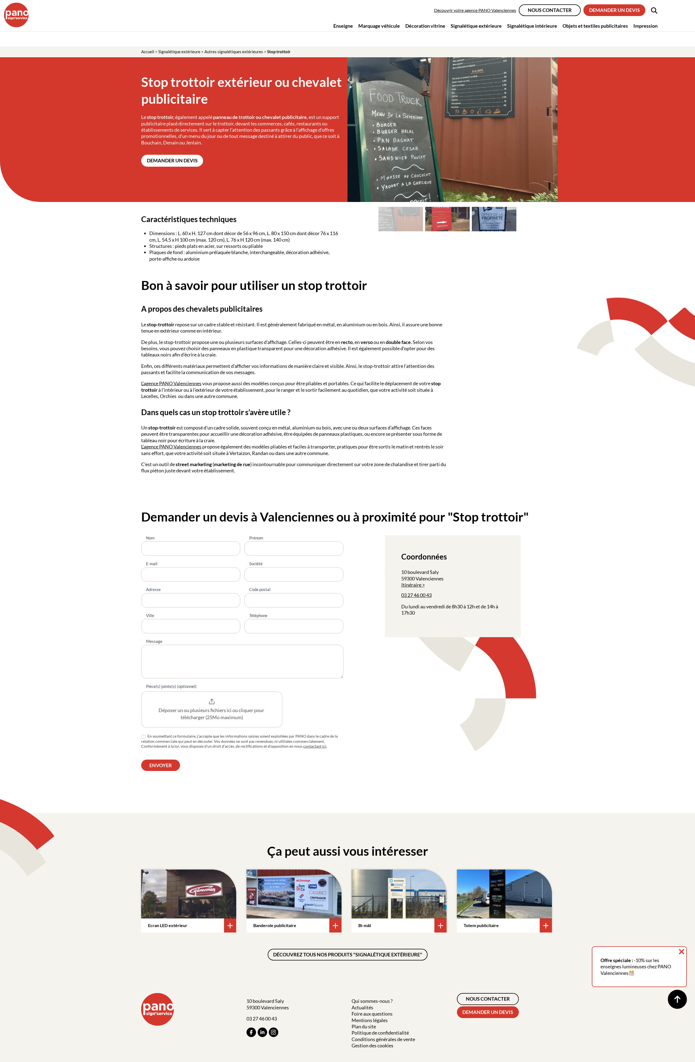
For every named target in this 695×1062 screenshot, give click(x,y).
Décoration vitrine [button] (425, 26)
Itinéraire (411, 585)
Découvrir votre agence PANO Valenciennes (475, 10)
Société (256, 563)
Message (154, 641)
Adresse (153, 589)
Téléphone (258, 615)
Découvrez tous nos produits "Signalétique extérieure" (347, 954)
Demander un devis (614, 10)
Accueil (147, 51)
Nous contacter (550, 10)
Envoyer (160, 765)
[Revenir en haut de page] (677, 999)
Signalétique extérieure (179, 51)
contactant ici (314, 746)
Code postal (259, 589)
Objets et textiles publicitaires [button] (595, 26)
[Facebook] (251, 1032)
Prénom (256, 537)
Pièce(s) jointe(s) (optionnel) (171, 686)
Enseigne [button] (343, 26)
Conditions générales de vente (383, 1039)
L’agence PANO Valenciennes (171, 447)
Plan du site (364, 1026)
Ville (150, 615)
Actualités (362, 1007)
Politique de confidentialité (380, 1033)
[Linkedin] (262, 1032)
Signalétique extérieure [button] (476, 26)
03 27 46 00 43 (416, 595)
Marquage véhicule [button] (379, 26)
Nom (150, 537)
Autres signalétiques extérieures (233, 51)
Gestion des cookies (372, 1045)
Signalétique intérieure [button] (532, 26)
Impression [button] (645, 26)
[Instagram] (273, 1032)
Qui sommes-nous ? (372, 1001)
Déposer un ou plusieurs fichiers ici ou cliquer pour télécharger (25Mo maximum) (212, 713)
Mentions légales (370, 1020)
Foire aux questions (372, 1014)
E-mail (151, 563)
